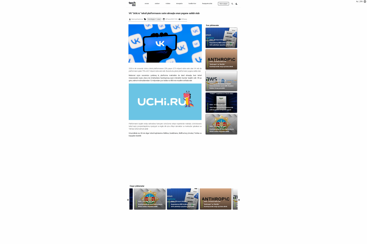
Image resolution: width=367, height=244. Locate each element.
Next (239, 200)
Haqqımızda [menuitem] (207, 3)
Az (357, 1)
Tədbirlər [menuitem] (192, 3)
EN (361, 1)
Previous (128, 200)
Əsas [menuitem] (147, 3)
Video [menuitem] (168, 3)
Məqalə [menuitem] (179, 3)
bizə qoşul (223, 4)
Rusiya (158, 19)
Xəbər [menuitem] (157, 3)
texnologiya (151, 19)
